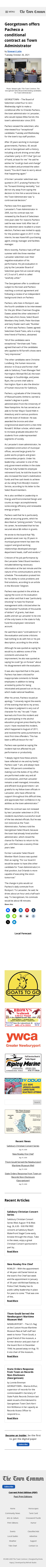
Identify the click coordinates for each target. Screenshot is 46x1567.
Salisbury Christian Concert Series (23, 1145)
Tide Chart (12, 1545)
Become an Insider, (16, 1435)
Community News (12, 1513)
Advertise (33, 1536)
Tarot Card (33, 1513)
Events (12, 1531)
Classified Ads (33, 1531)
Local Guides (12, 1536)
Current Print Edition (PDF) (23, 1492)
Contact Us (33, 1545)
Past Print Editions (23, 1496)
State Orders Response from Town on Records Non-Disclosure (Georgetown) (23, 1177)
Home (12, 1508)
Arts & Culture (13, 1518)
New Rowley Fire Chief (23, 1154)
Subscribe (23, 1444)
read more (12, 1251)
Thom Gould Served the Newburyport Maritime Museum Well (20, 1316)
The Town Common (20, 1559)
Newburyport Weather (23, 964)
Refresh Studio (31, 1562)
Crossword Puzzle (33, 1518)
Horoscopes (33, 1508)
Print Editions (12, 1523)
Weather (12, 1541)
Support (33, 1541)
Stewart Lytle (14, 51)
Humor (33, 1523)
